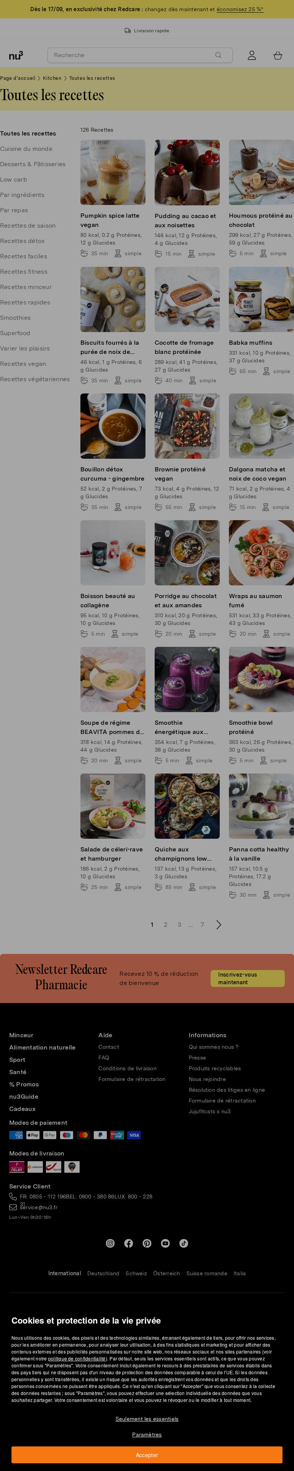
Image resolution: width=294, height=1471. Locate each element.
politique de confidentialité (77, 1358)
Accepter (147, 1455)
